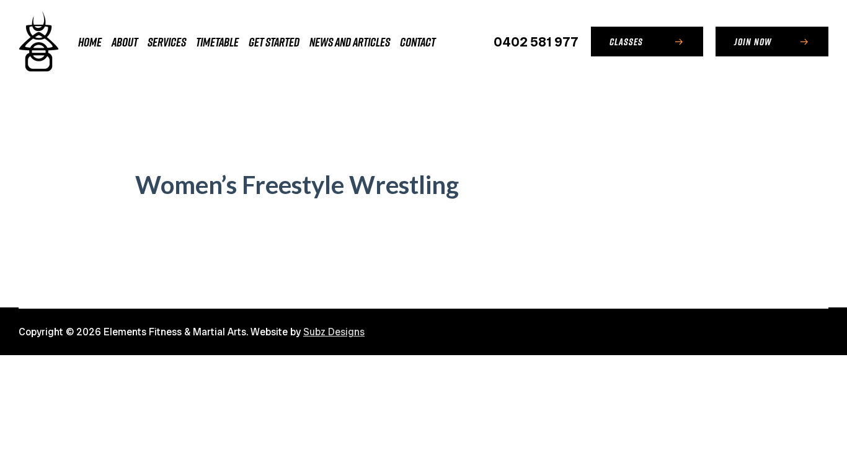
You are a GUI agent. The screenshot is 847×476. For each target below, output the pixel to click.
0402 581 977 (536, 42)
